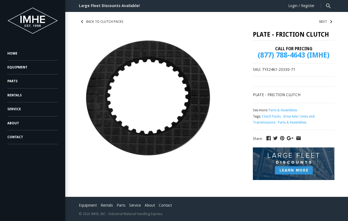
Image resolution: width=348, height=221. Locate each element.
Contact (15, 137)
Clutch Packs (271, 116)
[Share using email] (298, 138)
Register (308, 6)
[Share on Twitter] (275, 138)
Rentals (14, 95)
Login (292, 6)
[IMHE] (32, 20)
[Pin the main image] (282, 138)
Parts (12, 81)
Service (14, 109)
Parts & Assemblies (283, 110)
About (13, 123)
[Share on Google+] (290, 138)
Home (12, 53)
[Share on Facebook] (268, 138)
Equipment (17, 67)
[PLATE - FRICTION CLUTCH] (147, 104)
